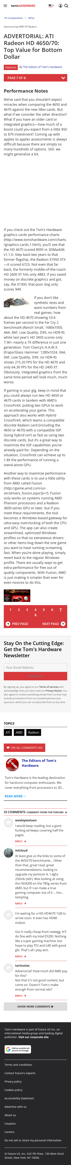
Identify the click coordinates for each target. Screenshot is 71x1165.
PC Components (14, 18)
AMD (19, 732)
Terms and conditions (18, 1065)
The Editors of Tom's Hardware (42, 67)
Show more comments (34, 1006)
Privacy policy (13, 1081)
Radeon (33, 732)
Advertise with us (16, 1106)
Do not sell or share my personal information (33, 1140)
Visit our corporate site (33, 1037)
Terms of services (49, 687)
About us (10, 1115)
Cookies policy (13, 1090)
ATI (8, 732)
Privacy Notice (54, 690)
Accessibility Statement (19, 1098)
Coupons (10, 1123)
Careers (9, 1132)
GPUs (31, 18)
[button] (66, 6)
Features (10, 67)
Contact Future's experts (20, 1073)
